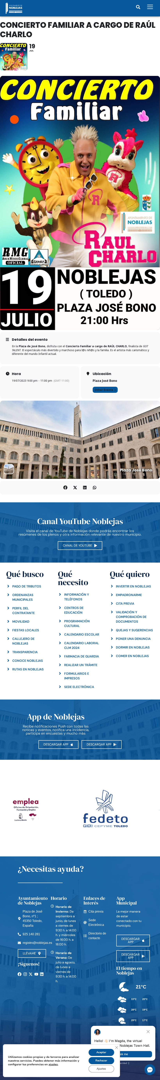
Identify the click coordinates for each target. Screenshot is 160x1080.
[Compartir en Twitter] (75, 488)
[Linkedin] (42, 974)
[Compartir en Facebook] (65, 488)
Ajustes (101, 1069)
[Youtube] (36, 974)
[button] (138, 7)
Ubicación (102, 374)
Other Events (104, 390)
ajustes (53, 1064)
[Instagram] (25, 974)
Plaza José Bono (105, 381)
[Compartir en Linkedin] (85, 488)
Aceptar (101, 1052)
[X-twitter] (31, 974)
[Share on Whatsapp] (95, 488)
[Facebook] (19, 974)
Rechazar (101, 1060)
